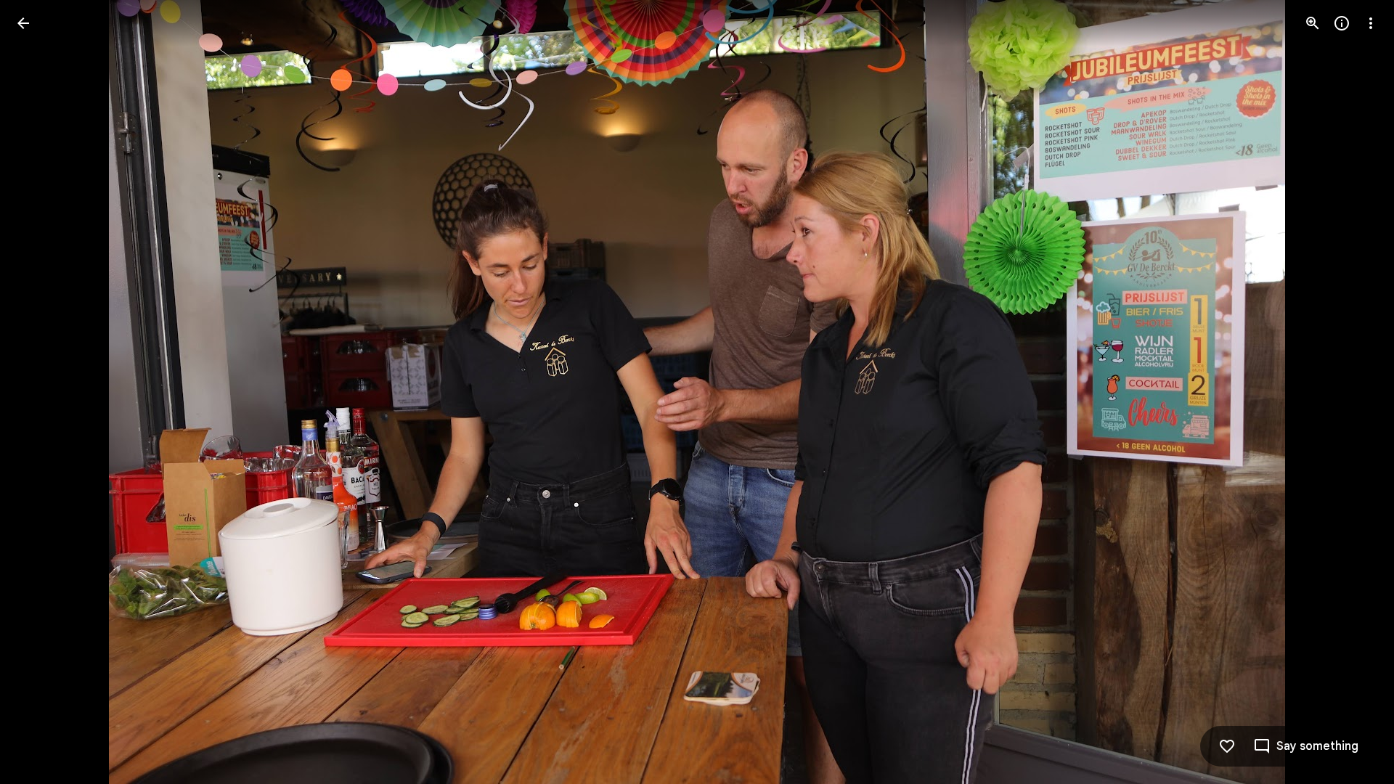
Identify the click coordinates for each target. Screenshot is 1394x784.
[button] (40, 392)
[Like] (1227, 746)
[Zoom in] (1312, 23)
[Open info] (1341, 23)
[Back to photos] (23, 23)
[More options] (1370, 23)
